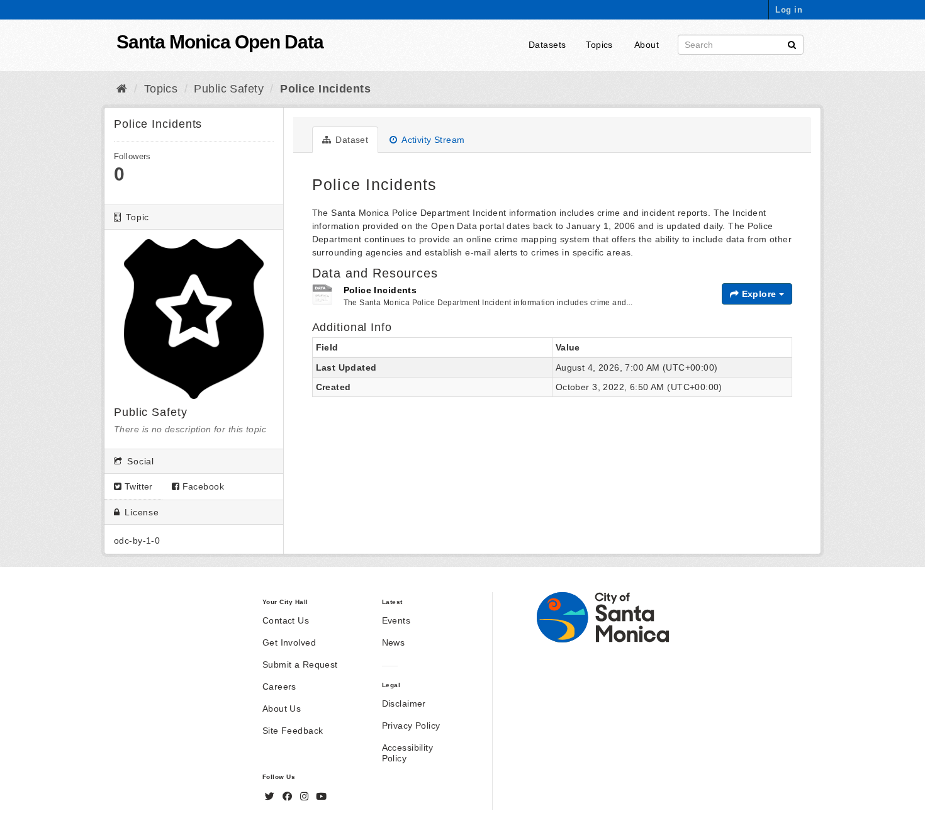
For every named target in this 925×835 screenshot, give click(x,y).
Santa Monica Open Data (219, 41)
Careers (279, 686)
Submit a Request (300, 664)
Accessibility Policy (407, 753)
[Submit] (792, 43)
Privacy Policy (411, 725)
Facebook (201, 486)
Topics (599, 45)
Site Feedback (292, 731)
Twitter (136, 486)
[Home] (121, 88)
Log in (788, 9)
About (646, 45)
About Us (281, 708)
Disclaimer (404, 703)
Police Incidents (325, 88)
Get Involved (289, 642)
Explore (759, 294)
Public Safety (228, 88)
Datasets (547, 45)
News (393, 642)
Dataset (350, 140)
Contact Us (285, 620)
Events (396, 620)
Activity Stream (432, 140)
